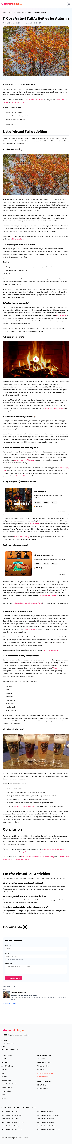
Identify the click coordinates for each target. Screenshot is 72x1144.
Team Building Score (9, 1084)
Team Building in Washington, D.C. (49, 1129)
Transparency (6, 1080)
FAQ (3, 1073)
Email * (7, 953)
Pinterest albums (18, 239)
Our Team (5, 1062)
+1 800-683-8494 (8, 1043)
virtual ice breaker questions (55, 408)
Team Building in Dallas (45, 1111)
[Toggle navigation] (69, 4)
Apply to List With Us (45, 1073)
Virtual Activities (43, 1066)
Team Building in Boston (10, 1119)
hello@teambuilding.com (10, 1049)
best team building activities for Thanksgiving (37, 857)
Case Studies (6, 1091)
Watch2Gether (61, 315)
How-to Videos (42, 1088)
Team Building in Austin (10, 1111)
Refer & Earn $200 (44, 1077)
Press (3, 1094)
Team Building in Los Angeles (12, 1115)
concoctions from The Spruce (24, 460)
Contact (4, 1077)
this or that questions (50, 650)
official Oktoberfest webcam (24, 806)
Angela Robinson (18, 993)
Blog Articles (41, 1085)
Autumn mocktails (20, 476)
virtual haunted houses (48, 595)
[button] (36, 359)
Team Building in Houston (46, 1126)
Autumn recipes (30, 629)
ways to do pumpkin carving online (33, 852)
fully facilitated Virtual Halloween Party (28, 603)
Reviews (4, 1069)
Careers (4, 1098)
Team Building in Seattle (45, 1122)
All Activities (41, 1059)
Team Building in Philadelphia (12, 1129)
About (4, 1059)
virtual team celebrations (34, 100)
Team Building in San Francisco (48, 1115)
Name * (8, 945)
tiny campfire (34, 523)
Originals (40, 1069)
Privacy (26, 1138)
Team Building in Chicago (11, 1126)
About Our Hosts (7, 1066)
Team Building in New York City (13, 1122)
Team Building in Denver (45, 1119)
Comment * (9, 963)
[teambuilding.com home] (12, 4)
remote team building (21, 537)
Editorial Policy (7, 1087)
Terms (20, 1138)
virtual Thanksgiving (19, 102)
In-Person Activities (44, 1062)
